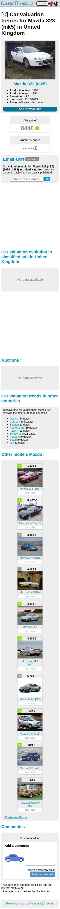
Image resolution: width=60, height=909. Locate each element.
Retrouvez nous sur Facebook (24, 903)
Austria (14, 430)
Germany (15, 421)
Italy (12, 442)
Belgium (15, 424)
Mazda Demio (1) (30, 733)
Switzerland (17, 433)
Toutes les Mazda (16, 817)
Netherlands (17, 427)
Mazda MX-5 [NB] (30, 558)
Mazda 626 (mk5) (30, 768)
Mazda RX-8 (30, 627)
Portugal (15, 436)
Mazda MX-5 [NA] (30, 592)
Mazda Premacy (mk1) (30, 804)
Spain (13, 439)
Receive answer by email (40, 870)
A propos (49, 903)
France (14, 418)
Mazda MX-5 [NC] (30, 699)
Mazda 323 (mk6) (30, 488)
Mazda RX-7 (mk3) (30, 523)
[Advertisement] (30, 216)
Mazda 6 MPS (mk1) (30, 663)
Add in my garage (30, 109)
